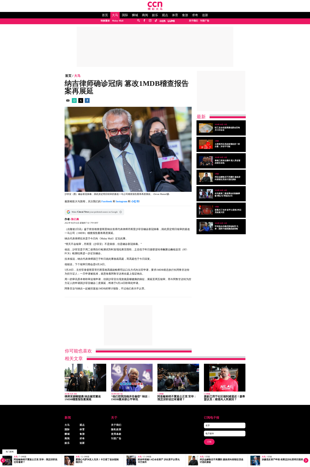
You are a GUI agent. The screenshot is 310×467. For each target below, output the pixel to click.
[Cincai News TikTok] (156, 20)
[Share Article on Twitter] (80, 102)
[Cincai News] (155, 9)
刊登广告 (204, 21)
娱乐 (155, 15)
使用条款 (116, 434)
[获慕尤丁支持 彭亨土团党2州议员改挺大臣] (206, 210)
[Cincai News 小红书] (162, 20)
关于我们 (193, 21)
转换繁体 (105, 21)
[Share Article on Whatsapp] (74, 102)
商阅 (145, 15)
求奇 (195, 15)
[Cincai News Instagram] (150, 20)
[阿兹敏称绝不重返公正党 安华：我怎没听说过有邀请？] (178, 378)
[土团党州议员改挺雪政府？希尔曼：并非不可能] (206, 144)
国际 (125, 15)
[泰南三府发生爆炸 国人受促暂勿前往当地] (206, 161)
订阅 (209, 442)
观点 (165, 15)
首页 (105, 15)
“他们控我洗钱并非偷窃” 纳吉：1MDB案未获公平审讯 (130, 398)
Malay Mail (117, 21)
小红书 (135, 201)
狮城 (135, 15)
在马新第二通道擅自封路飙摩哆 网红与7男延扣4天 (227, 194)
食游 (185, 15)
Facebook (106, 201)
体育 (175, 15)
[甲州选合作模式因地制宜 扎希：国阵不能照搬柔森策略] (206, 226)
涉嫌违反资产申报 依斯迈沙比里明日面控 (282, 459)
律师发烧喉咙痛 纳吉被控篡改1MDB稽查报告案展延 (83, 398)
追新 (205, 15)
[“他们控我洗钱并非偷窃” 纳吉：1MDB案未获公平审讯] (132, 378)
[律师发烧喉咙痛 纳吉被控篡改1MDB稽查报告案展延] (85, 378)
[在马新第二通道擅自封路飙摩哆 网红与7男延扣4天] (206, 193)
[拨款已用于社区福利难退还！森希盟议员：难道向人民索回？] (225, 378)
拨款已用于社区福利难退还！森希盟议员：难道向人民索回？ (224, 398)
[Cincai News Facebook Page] (144, 20)
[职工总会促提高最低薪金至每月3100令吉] (206, 128)
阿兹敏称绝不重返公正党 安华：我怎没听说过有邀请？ (176, 398)
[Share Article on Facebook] (87, 102)
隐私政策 (116, 429)
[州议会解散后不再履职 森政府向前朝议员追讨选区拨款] (206, 177)
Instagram (121, 201)
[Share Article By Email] (67, 102)
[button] (120, 212)
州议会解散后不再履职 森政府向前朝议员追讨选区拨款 (227, 178)
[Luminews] (171, 20)
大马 (115, 15)
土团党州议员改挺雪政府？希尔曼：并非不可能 (227, 145)
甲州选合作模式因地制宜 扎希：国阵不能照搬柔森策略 (226, 227)
